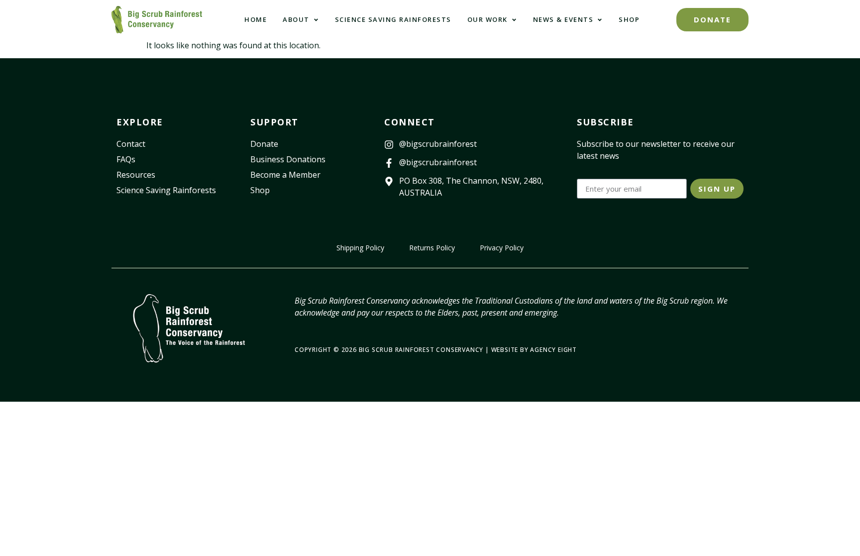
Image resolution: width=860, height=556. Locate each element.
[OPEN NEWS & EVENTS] (600, 20)
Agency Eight (553, 349)
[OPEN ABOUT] (316, 20)
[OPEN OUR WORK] (514, 20)
